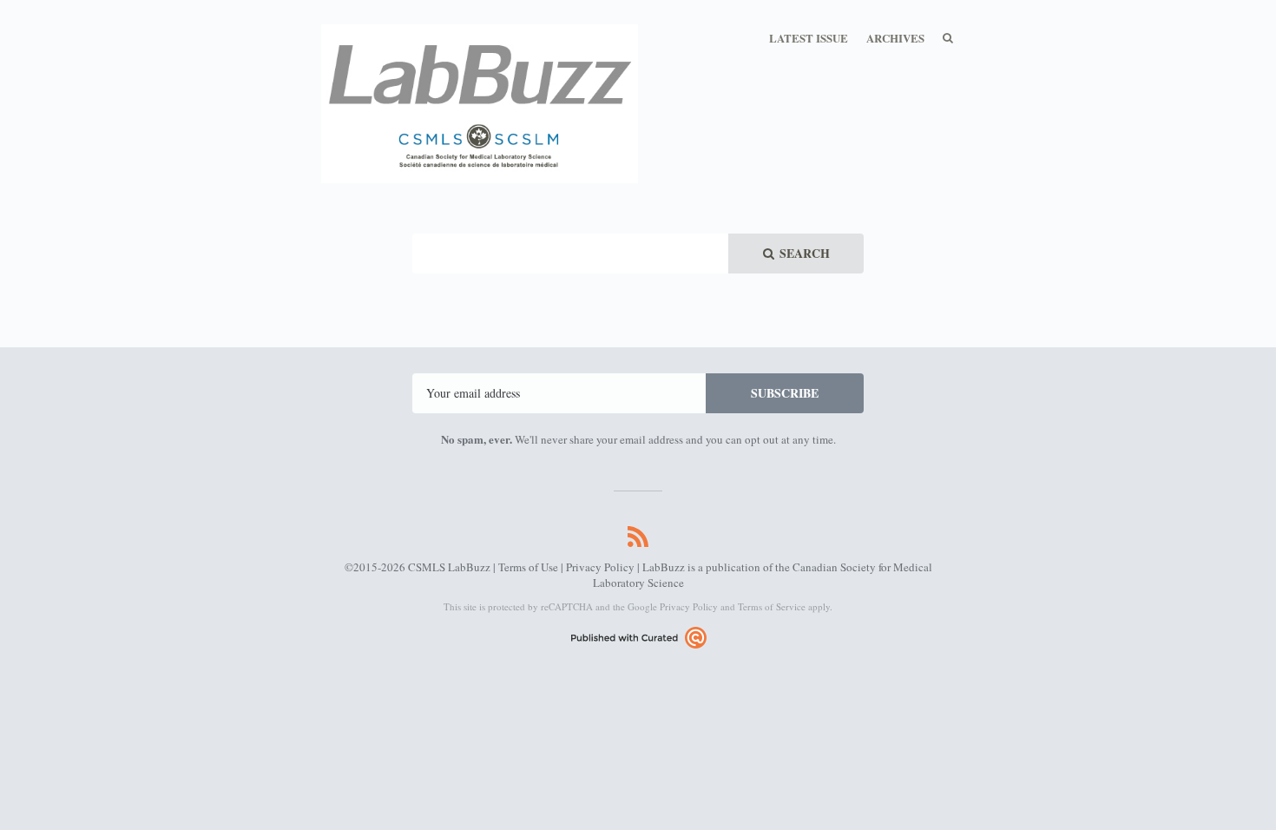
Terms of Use (528, 567)
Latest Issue (808, 38)
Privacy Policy (600, 567)
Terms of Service (772, 606)
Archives (895, 38)
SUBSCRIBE (785, 393)
